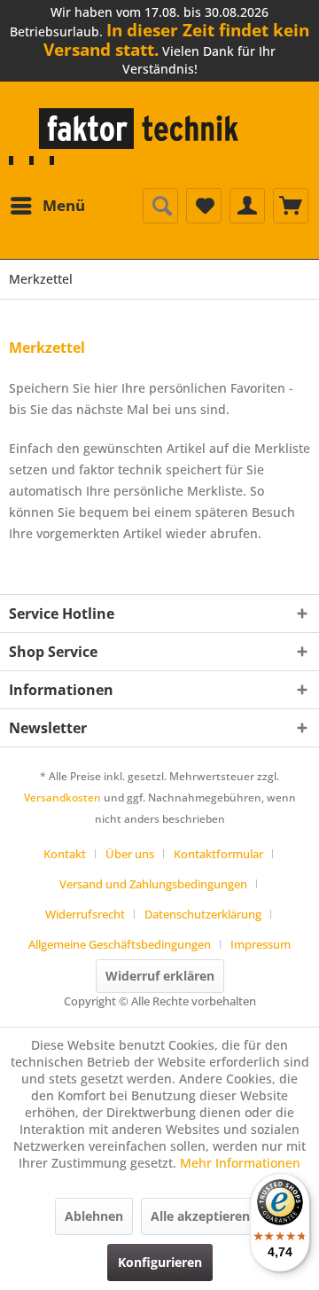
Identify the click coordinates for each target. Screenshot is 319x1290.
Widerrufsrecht (85, 914)
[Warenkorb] (290, 205)
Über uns (129, 854)
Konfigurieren (160, 1262)
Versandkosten (62, 797)
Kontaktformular (218, 854)
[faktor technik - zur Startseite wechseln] (127, 136)
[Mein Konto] (247, 205)
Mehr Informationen (240, 1162)
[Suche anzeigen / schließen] (160, 205)
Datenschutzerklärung (202, 914)
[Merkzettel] (204, 205)
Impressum (260, 944)
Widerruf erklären (159, 975)
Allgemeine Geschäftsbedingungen (119, 944)
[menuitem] (47, 205)
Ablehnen (94, 1216)
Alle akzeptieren (200, 1216)
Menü (64, 205)
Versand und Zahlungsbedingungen (153, 884)
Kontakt (64, 854)
